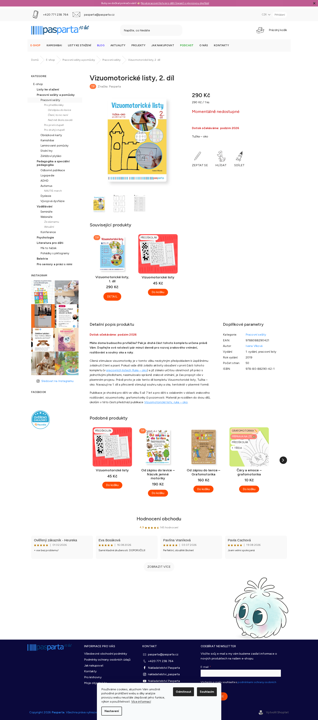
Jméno (163, 359)
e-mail (163, 347)
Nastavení (112, 711)
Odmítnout (183, 691)
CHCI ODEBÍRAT (192, 390)
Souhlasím (207, 691)
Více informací (141, 701)
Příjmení (164, 373)
